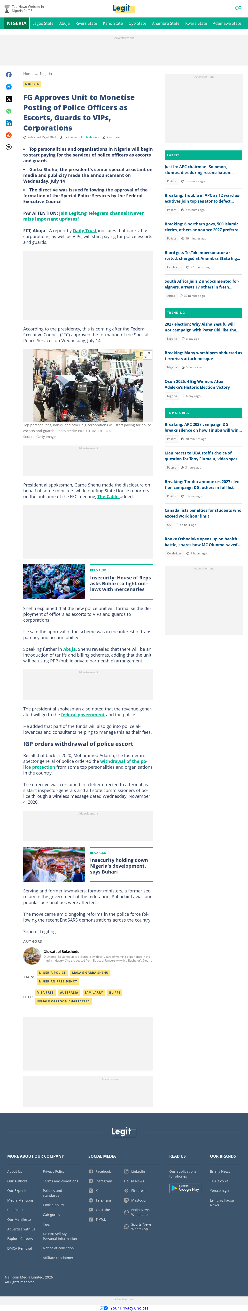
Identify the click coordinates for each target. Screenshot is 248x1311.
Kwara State (196, 23)
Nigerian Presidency (58, 981)
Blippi (114, 992)
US (169, 525)
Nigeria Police (52, 973)
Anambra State (165, 23)
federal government (83, 714)
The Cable (108, 496)
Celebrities (174, 267)
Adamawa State (227, 23)
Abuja (64, 23)
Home (28, 73)
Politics (172, 181)
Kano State (113, 23)
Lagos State (43, 23)
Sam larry (94, 992)
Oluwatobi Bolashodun (83, 137)
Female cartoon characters (63, 1001)
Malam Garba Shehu (90, 973)
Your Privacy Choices (129, 1308)
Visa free (45, 992)
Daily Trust (85, 230)
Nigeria (17, 23)
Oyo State (137, 23)
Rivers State (86, 23)
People (171, 467)
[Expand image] (147, 355)
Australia (69, 992)
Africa (171, 296)
